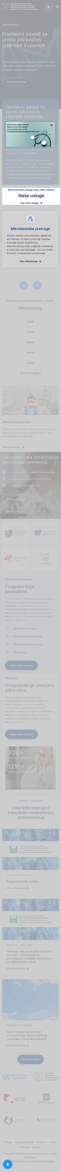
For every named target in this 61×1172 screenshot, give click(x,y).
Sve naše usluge (31, 203)
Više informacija (30, 261)
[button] (57, 6)
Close (51, 125)
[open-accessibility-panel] (7, 1164)
